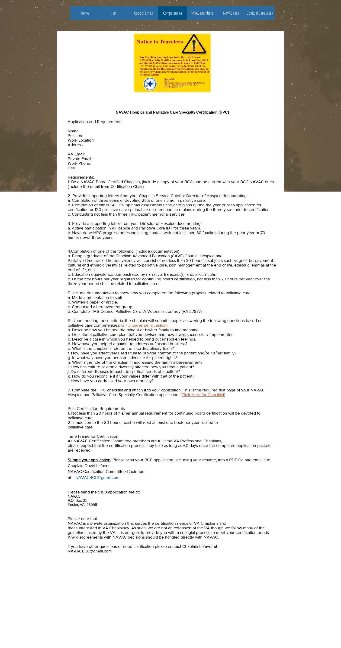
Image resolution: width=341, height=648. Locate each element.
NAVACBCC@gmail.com (98, 477)
